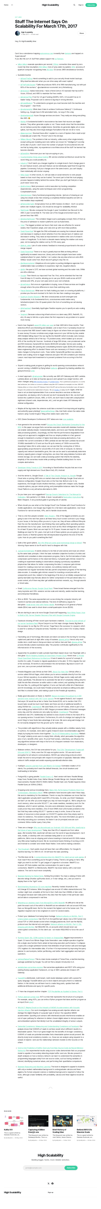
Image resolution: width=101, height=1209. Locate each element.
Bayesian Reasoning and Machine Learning (34, 1067)
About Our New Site (60, 672)
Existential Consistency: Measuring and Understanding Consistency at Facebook (48, 1026)
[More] (12, 5)
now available (68, 419)
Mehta (23, 122)
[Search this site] (74, 5)
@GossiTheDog (26, 79)
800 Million (43, 67)
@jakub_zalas (26, 246)
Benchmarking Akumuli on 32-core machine (34, 887)
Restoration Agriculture (72, 497)
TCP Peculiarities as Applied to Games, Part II (65, 991)
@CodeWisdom (26, 103)
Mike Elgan (25, 175)
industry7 (24, 163)
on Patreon (59, 59)
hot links (18, 17)
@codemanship (26, 109)
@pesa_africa (64, 640)
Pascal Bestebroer (28, 291)
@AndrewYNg (26, 97)
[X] (49, 1183)
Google (23, 276)
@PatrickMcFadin (27, 204)
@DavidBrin (25, 154)
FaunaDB (21, 978)
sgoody (50, 699)
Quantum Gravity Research (31, 297)
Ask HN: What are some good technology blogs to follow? (60, 543)
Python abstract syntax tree (28, 997)
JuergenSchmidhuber (26, 551)
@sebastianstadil (27, 116)
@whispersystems (27, 263)
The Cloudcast (23, 849)
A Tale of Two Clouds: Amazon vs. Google (59, 476)
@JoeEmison (25, 284)
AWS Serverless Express (41, 382)
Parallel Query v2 (46, 777)
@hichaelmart (26, 308)
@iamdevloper (26, 195)
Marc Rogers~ (50, 516)
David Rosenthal (27, 231)
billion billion (22, 64)
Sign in (81, 5)
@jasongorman (26, 133)
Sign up (50, 1192)
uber (31, 1002)
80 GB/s (50, 70)
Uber (22, 225)
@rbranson (25, 91)
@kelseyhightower (28, 219)
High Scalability (50, 4)
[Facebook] (52, 1183)
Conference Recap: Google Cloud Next (37, 588)
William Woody (26, 139)
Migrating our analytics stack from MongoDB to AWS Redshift (41, 903)
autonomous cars (46, 53)
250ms (55, 64)
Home (6, 5)
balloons (54, 368)
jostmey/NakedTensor (26, 959)
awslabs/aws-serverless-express (30, 967)
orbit (32, 371)
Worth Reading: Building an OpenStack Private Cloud (46, 656)
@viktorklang (26, 186)
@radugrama (37, 376)
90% (73, 67)
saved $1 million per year (43, 325)
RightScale (25, 210)
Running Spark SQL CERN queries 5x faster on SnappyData (40, 938)
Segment (24, 314)
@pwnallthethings (48, 411)
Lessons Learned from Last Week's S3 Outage (43, 766)
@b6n (23, 269)
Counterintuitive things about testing (34, 157)
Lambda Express (54, 382)
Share (82, 33)
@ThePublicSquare (28, 85)
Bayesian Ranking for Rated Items (30, 876)
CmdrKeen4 (36, 707)
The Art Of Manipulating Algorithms (65, 734)
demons (68, 53)
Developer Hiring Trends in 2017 (30, 468)
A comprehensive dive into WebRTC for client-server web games (59, 857)
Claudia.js (57, 390)
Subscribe (91, 5)
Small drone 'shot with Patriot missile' (40, 605)
